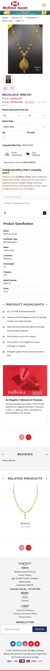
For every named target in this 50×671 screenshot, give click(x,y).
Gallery (25, 597)
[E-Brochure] (37, 644)
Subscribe (39, 629)
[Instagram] (25, 644)
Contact (25, 600)
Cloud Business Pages (32, 654)
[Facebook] (13, 644)
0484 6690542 (29, 162)
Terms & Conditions (25, 610)
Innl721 (20, 21)
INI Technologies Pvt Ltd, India (25, 657)
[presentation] (21, 437)
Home (5, 18)
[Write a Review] (25, 460)
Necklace (7, 21)
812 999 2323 (34, 589)
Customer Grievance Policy (25, 613)
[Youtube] (31, 644)
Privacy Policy (25, 617)
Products (17, 18)
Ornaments (32, 18)
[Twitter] (19, 644)
